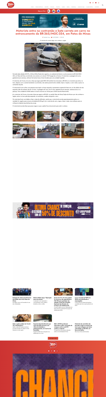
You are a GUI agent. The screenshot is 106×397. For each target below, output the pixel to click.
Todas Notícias (39, 7)
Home (32, 7)
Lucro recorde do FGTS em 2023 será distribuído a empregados (83, 299)
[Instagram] (93, 2)
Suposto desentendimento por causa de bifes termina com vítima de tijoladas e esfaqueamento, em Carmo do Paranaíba (42, 327)
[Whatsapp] (98, 2)
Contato (97, 7)
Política (58, 7)
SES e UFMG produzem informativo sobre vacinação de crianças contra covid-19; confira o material (63, 326)
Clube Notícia (89, 7)
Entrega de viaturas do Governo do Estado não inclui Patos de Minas (22, 299)
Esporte (46, 7)
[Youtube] (96, 2)
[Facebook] (90, 2)
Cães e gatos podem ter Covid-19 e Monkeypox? (22, 324)
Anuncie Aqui (81, 7)
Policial (52, 7)
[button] (102, 5)
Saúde (63, 7)
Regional (74, 7)
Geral (68, 7)
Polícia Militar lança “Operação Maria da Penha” (42, 298)
